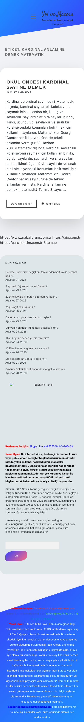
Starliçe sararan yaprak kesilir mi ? (26, 358)
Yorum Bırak (52, 203)
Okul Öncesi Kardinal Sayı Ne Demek (37, 84)
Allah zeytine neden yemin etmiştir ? (27, 338)
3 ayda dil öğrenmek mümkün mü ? (26, 286)
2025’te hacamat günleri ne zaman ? (27, 348)
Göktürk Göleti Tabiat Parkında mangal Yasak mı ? (35, 369)
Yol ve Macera (57, 14)
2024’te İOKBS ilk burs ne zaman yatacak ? (31, 296)
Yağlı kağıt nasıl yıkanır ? (20, 307)
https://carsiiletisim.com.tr (21, 242)
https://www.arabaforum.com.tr (25, 237)
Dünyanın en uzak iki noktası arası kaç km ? (31, 327)
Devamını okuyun (24, 205)
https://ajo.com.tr (66, 237)
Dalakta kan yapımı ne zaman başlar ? (28, 317)
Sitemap (50, 242)
